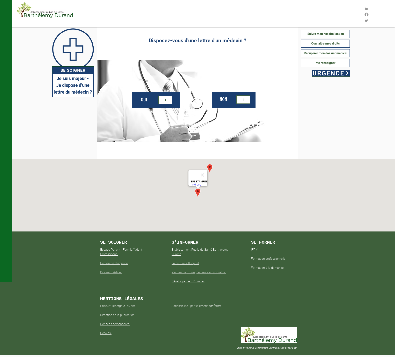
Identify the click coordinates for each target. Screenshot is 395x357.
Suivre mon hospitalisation (325, 34)
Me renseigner (325, 63)
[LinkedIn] (366, 9)
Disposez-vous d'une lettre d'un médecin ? (197, 40)
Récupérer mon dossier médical (325, 53)
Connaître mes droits (325, 43)
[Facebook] (366, 14)
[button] (6, 12)
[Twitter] (366, 20)
